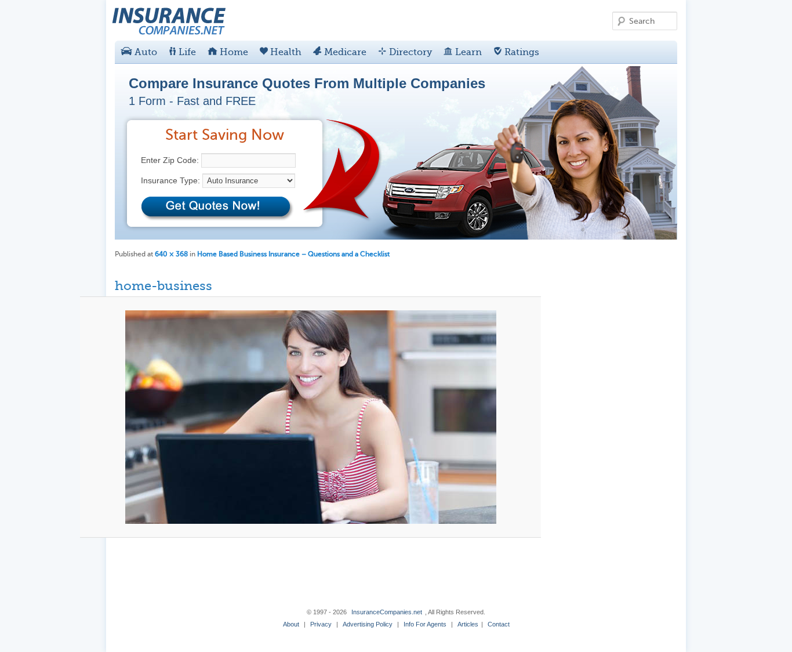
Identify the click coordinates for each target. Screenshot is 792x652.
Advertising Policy (368, 624)
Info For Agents (425, 624)
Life (186, 52)
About (291, 624)
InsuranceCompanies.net (386, 611)
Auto (144, 52)
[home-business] (310, 417)
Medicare (344, 52)
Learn (467, 52)
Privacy (321, 624)
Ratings (520, 52)
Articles (467, 624)
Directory (409, 52)
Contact (499, 624)
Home (232, 52)
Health (284, 52)
